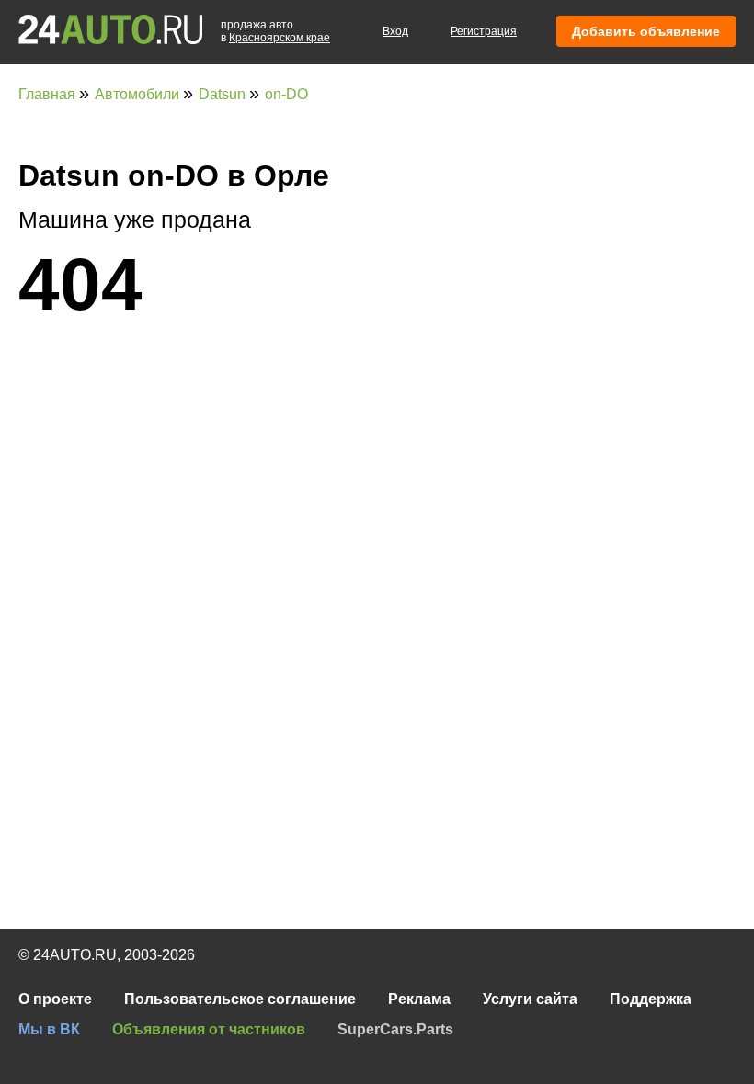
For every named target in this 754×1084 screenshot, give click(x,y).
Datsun (224, 94)
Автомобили (139, 94)
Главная (48, 94)
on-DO (286, 94)
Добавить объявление (646, 31)
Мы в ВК (49, 1029)
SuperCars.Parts (395, 1029)
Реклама (419, 999)
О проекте (55, 999)
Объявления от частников (208, 1029)
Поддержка (650, 999)
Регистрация (484, 31)
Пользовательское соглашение (240, 999)
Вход (395, 31)
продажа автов (275, 31)
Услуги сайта (530, 999)
